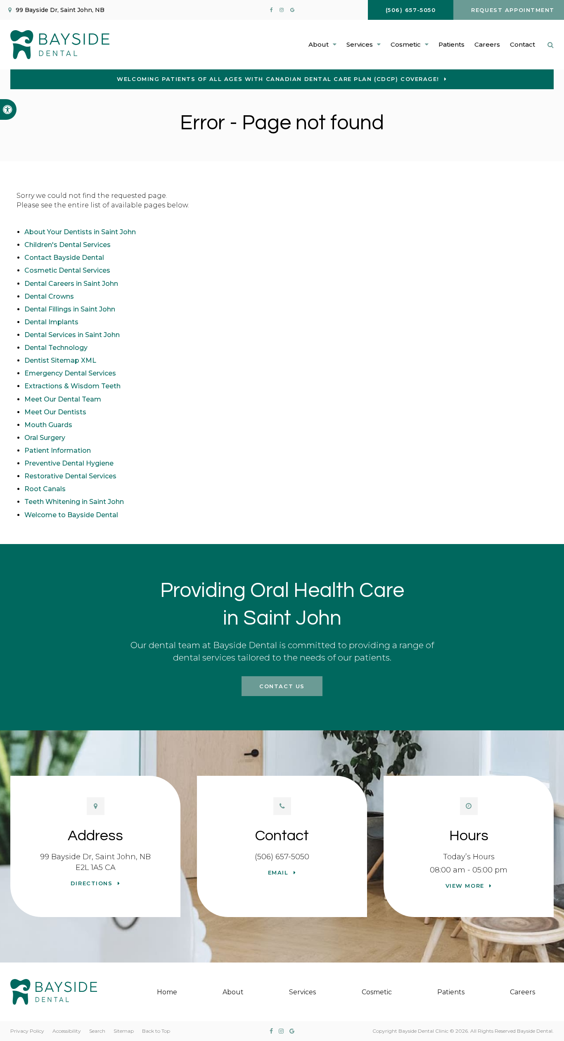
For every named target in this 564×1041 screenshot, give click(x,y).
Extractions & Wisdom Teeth (72, 386)
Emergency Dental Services (70, 373)
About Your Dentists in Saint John (80, 232)
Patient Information (57, 450)
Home (167, 992)
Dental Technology (56, 348)
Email (278, 872)
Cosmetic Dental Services (67, 270)
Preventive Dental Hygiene (69, 463)
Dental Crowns (49, 296)
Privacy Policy (27, 1031)
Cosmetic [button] (406, 44)
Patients (451, 44)
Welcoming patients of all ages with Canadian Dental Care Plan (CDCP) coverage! (278, 79)
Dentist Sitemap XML (60, 360)
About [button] (318, 44)
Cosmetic (377, 992)
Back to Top (156, 1031)
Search (97, 1031)
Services (302, 992)
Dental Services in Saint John (72, 335)
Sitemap (124, 1031)
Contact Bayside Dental (64, 257)
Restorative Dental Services (70, 476)
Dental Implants (51, 322)
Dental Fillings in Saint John (69, 309)
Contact (522, 44)
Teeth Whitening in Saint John (74, 502)
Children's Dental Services (67, 245)
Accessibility (66, 1031)
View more (465, 885)
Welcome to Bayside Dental (71, 515)
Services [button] (359, 44)
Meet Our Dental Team (62, 399)
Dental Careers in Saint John (71, 284)
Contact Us (282, 686)
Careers (487, 44)
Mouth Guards (48, 425)
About (233, 992)
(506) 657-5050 (282, 856)
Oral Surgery (44, 438)
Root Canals (45, 489)
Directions (92, 883)
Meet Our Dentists (55, 412)
